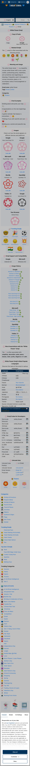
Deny (15, 761)
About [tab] (26, 714)
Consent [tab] (4, 714)
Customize (14, 756)
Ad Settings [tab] (18, 714)
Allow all (15, 752)
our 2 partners (10, 723)
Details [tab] (11, 714)
